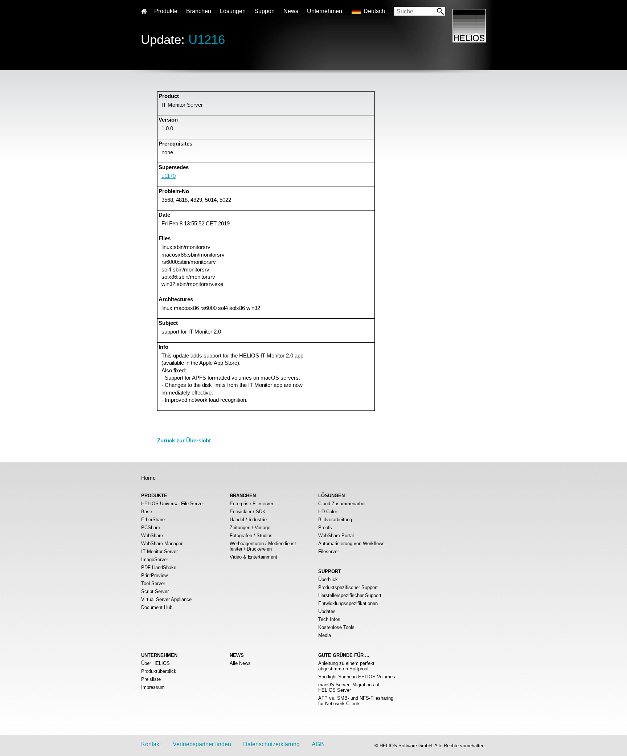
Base (146, 511)
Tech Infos (329, 619)
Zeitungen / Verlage (250, 527)
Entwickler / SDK (248, 511)
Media (324, 635)
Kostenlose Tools (336, 627)
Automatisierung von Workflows (351, 543)
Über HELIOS (155, 663)
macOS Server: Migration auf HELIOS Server (349, 687)
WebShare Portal (336, 535)
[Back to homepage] (469, 40)
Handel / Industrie (248, 519)
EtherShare (153, 519)
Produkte (165, 11)
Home (148, 478)
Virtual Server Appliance (166, 599)
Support (264, 11)
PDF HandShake (158, 567)
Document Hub (156, 607)
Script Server (155, 591)
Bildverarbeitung (335, 519)
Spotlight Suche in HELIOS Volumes (356, 676)
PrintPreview (154, 575)
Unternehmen (324, 11)
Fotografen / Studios (251, 535)
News (290, 11)
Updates (327, 611)
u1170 (168, 176)
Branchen (198, 11)
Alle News (240, 663)
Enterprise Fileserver (251, 503)
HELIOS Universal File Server (172, 503)
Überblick (328, 579)
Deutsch (374, 11)
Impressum (153, 687)
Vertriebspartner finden (202, 744)
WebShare (152, 535)
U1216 (206, 39)
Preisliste (151, 679)
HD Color (327, 511)
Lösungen (233, 11)
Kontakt (151, 744)
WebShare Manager (162, 543)
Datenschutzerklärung (271, 744)
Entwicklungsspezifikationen (348, 603)
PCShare (150, 527)
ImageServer (154, 559)
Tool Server (153, 583)
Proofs (325, 527)
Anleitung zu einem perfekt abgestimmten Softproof (346, 666)
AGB (318, 744)
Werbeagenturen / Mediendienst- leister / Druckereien (264, 546)
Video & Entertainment (253, 557)
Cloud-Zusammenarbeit (342, 503)
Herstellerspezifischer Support (349, 595)
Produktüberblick (158, 671)
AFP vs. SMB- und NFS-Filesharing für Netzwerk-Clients (355, 700)
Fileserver (328, 551)
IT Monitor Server (159, 551)
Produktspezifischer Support (348, 587)
